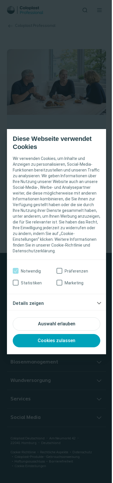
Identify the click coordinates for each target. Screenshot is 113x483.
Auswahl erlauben (56, 324)
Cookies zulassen (56, 340)
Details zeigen (28, 303)
